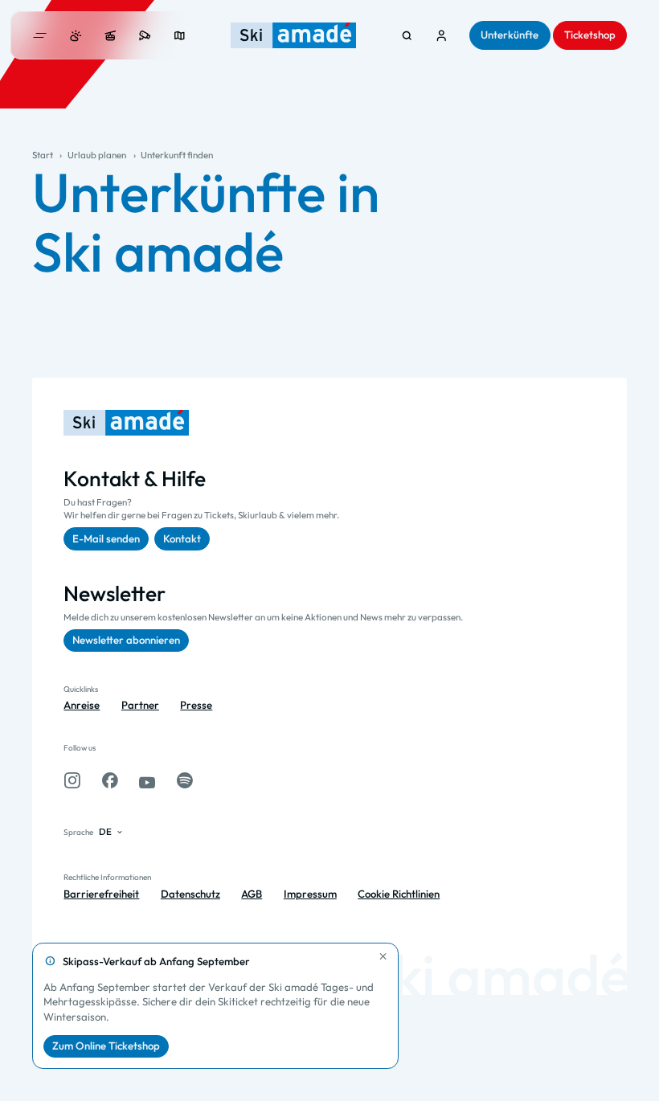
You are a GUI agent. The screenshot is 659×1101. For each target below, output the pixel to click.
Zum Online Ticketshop (106, 1045)
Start (42, 155)
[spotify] (185, 781)
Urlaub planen (97, 155)
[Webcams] (145, 36)
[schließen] (383, 956)
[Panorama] (179, 36)
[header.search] (407, 36)
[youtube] (147, 781)
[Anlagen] (110, 36)
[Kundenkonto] (441, 36)
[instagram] (71, 781)
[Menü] (40, 35)
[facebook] (110, 781)
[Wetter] (76, 36)
